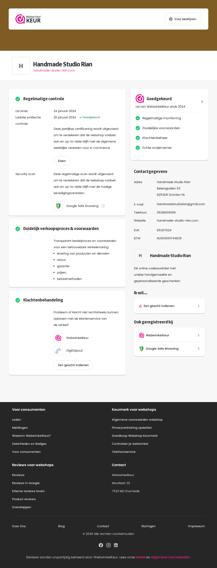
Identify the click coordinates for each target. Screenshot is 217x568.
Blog (61, 526)
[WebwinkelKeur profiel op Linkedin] (116, 545)
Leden (16, 419)
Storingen (148, 526)
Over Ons (19, 526)
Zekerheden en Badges (29, 444)
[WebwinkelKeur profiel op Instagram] (108, 545)
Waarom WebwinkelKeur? (31, 436)
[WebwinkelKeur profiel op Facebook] (101, 545)
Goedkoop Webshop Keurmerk (135, 436)
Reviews (18, 475)
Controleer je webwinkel (130, 444)
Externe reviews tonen (28, 491)
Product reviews (24, 499)
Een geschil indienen (73, 365)
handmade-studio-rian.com (54, 70)
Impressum (196, 526)
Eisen (62, 161)
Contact (103, 526)
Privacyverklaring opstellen (132, 428)
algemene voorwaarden (170, 557)
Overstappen (21, 507)
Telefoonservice (124, 452)
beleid (140, 557)
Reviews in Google (26, 483)
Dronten (175, 195)
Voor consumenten (26, 452)
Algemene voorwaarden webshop (137, 419)
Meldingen (20, 428)
